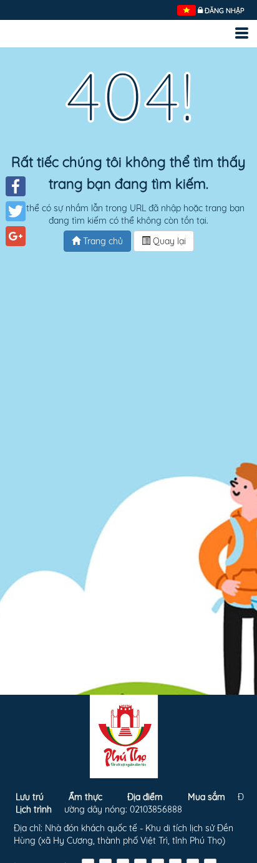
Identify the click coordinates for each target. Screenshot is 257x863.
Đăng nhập (225, 10)
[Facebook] (15, 186)
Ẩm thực (85, 797)
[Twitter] (15, 211)
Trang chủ (101, 241)
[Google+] (15, 236)
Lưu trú (30, 797)
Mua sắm (206, 797)
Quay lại (168, 241)
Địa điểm (145, 797)
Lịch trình (34, 809)
